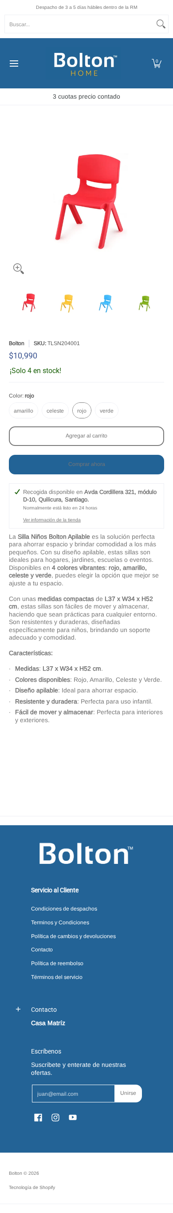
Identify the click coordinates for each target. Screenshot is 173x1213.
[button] (156, 63)
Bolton (16, 343)
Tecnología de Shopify (32, 1187)
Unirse (128, 1093)
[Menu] (13, 63)
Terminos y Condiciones (60, 922)
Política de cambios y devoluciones (73, 936)
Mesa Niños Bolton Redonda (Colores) (72, 768)
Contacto (42, 950)
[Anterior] (15, 201)
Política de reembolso (57, 963)
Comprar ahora (86, 464)
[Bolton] (83, 63)
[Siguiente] (158, 201)
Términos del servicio (57, 977)
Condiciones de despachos (64, 909)
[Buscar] (161, 24)
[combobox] (79, 24)
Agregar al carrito (86, 436)
